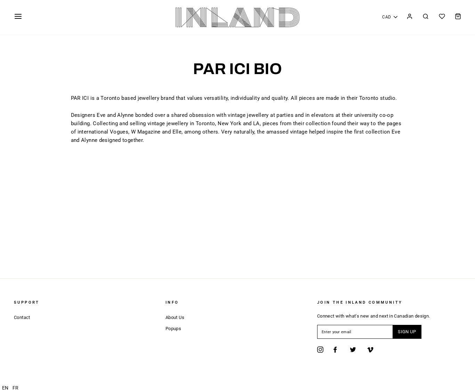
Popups (173, 328)
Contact (22, 317)
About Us (175, 317)
